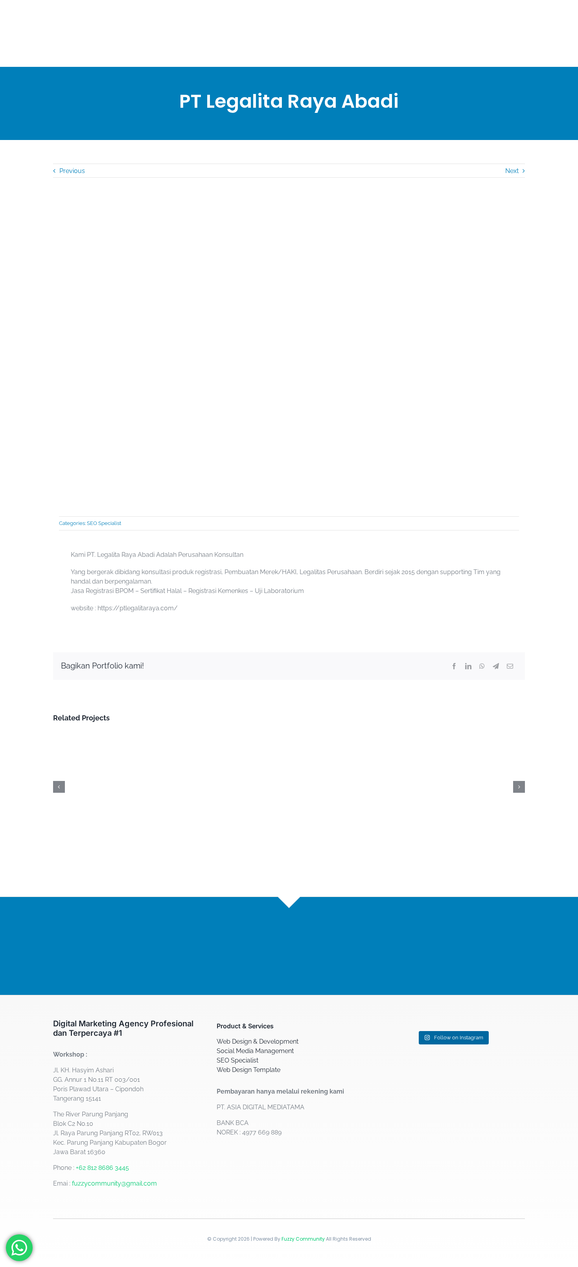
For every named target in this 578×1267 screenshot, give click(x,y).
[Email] (510, 666)
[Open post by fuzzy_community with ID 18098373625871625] (403, 1115)
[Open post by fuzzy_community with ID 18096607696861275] (501, 1115)
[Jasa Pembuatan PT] (125, 735)
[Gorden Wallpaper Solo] (289, 735)
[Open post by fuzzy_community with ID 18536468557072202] (403, 1051)
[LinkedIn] (468, 666)
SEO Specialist (104, 523)
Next (512, 171)
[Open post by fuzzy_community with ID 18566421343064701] (501, 1051)
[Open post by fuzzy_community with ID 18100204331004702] (452, 1115)
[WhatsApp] (482, 666)
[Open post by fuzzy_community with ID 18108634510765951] (501, 1180)
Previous (72, 171)
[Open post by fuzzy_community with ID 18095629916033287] (452, 1184)
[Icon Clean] (452, 735)
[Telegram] (496, 666)
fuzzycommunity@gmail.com (114, 1183)
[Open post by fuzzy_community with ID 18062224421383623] (403, 1180)
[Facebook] (454, 666)
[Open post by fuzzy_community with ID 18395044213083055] (452, 1051)
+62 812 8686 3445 (102, 1167)
